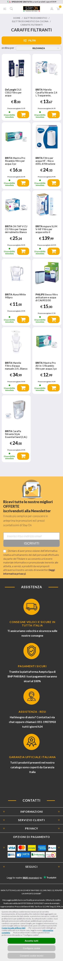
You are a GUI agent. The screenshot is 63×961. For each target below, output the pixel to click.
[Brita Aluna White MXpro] (16, 273)
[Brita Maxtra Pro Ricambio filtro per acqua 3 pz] (16, 136)
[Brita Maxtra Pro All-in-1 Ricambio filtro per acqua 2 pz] (46, 341)
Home (16, 18)
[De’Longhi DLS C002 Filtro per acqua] (16, 68)
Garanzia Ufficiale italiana (32, 757)
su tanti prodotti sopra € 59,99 (34, 2)
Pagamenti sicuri (32, 666)
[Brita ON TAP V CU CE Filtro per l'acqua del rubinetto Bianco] (16, 204)
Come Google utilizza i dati (13, 928)
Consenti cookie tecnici (31, 955)
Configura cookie (31, 948)
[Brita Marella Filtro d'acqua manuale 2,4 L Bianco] (16, 341)
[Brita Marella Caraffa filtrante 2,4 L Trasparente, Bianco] (46, 68)
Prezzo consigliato (14, 108)
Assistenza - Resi (32, 711)
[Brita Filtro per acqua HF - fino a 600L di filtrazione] (46, 136)
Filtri (32, 40)
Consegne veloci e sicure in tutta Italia (32, 623)
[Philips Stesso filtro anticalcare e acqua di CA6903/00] (46, 273)
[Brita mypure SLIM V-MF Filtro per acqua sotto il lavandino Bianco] (46, 204)
